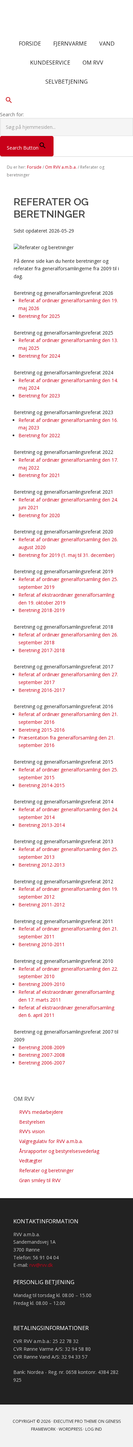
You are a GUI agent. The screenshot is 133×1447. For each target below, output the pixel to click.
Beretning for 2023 (39, 395)
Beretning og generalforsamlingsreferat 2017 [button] (63, 666)
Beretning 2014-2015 (41, 785)
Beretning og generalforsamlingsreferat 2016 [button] (63, 706)
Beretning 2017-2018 (41, 650)
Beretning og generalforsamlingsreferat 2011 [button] (63, 921)
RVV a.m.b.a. (66, 17)
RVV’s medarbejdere (41, 1112)
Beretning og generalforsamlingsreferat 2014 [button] (63, 801)
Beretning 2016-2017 (41, 690)
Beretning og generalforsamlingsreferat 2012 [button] (63, 881)
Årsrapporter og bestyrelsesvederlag (59, 1151)
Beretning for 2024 (39, 356)
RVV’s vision (32, 1131)
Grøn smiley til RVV (39, 1180)
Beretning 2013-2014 (41, 825)
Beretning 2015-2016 (41, 730)
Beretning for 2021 (39, 475)
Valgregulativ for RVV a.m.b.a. (51, 1141)
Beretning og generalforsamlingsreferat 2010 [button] (63, 961)
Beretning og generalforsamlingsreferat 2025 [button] (63, 332)
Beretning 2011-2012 (41, 904)
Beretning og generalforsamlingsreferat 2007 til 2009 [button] (66, 1035)
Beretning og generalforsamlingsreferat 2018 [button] (63, 627)
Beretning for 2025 (39, 316)
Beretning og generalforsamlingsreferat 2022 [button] (63, 452)
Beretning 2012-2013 (41, 865)
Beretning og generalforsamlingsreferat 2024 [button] (63, 372)
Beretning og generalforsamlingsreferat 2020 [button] (63, 531)
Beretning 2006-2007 (41, 1062)
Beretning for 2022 (39, 435)
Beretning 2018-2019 (41, 610)
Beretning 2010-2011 (41, 944)
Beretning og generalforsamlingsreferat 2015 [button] (63, 762)
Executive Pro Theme (75, 1421)
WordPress (70, 1429)
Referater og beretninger (46, 1170)
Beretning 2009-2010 (41, 984)
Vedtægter (30, 1160)
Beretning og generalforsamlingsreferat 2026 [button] (63, 293)
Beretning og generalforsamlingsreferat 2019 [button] (63, 571)
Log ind (93, 1429)
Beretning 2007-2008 (41, 1055)
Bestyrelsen (32, 1122)
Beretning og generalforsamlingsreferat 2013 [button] (63, 841)
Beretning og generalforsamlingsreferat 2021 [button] (63, 492)
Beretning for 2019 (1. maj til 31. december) (66, 555)
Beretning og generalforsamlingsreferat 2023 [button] (63, 412)
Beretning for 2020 (39, 515)
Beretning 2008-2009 (41, 1047)
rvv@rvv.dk (41, 1265)
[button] (66, 101)
